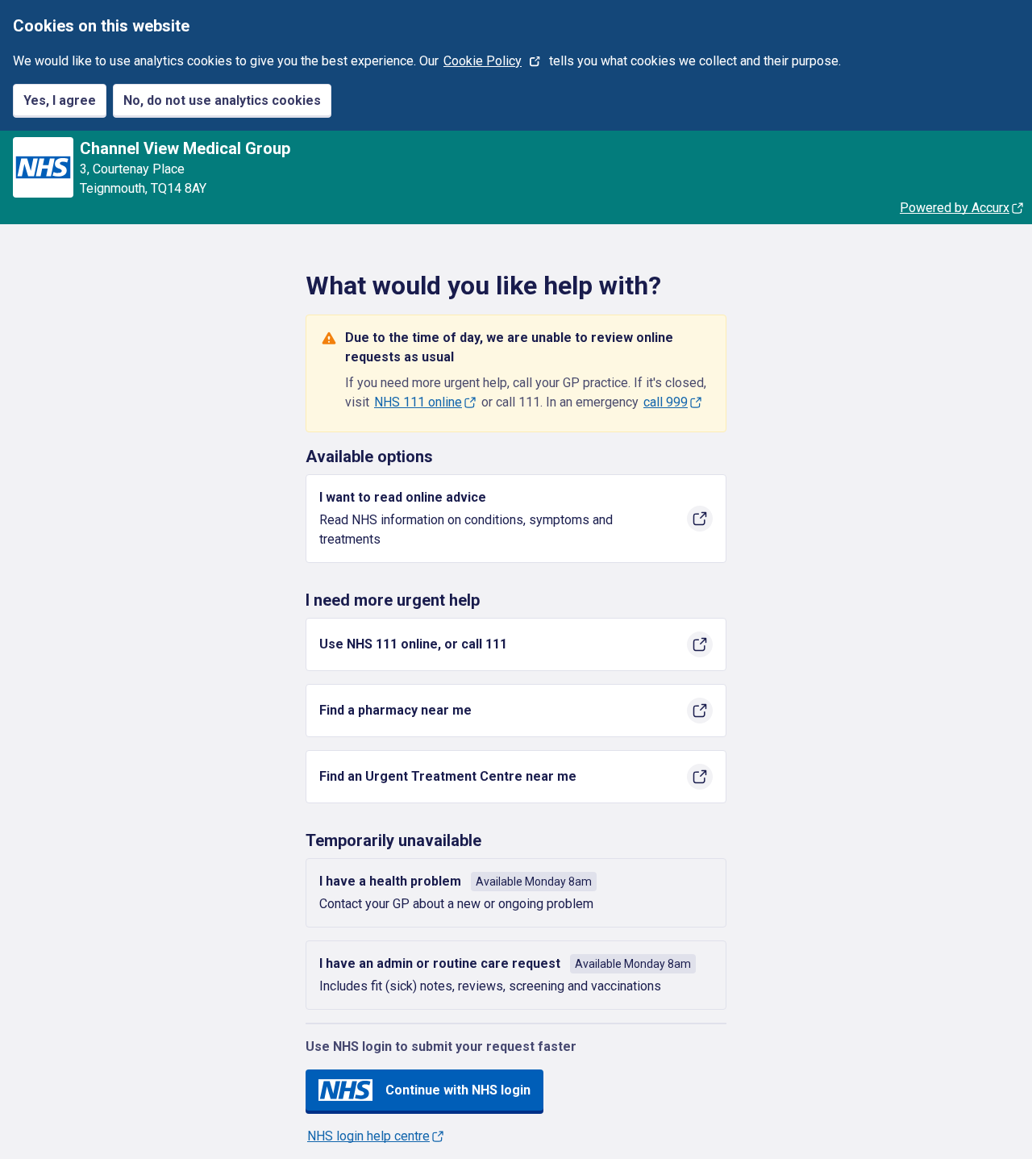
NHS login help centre (368, 1136)
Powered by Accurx (954, 207)
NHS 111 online (418, 402)
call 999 (665, 402)
